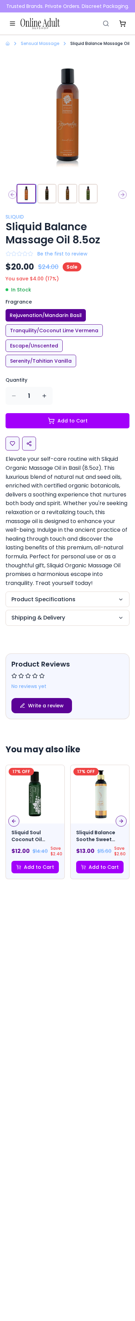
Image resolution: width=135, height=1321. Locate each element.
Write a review (46, 705)
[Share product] (29, 443)
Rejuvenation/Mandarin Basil (46, 315)
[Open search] (106, 23)
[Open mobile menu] (12, 23)
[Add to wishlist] (12, 443)
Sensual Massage (40, 43)
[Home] (40, 23)
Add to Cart (72, 420)
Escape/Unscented (34, 345)
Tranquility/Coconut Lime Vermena (54, 330)
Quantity (16, 379)
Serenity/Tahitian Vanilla (41, 360)
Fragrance (19, 301)
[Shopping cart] (122, 23)
